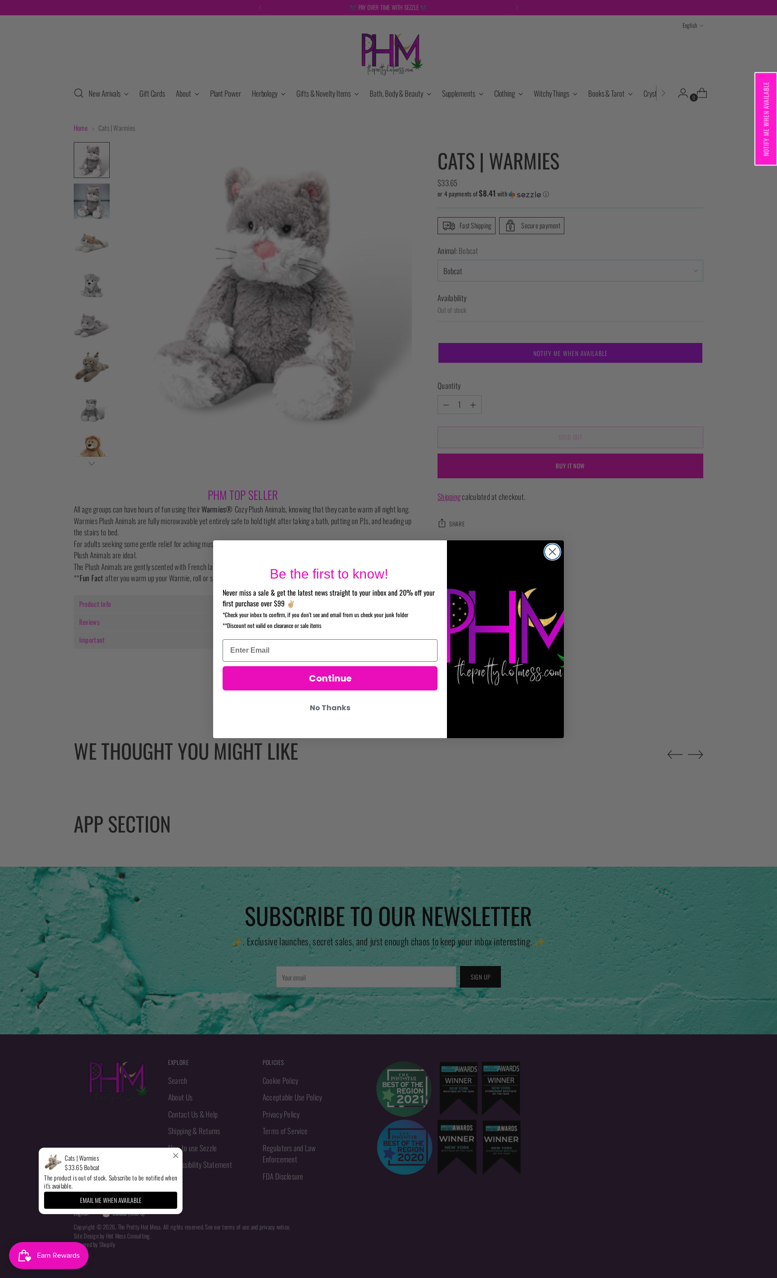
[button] (765, 118)
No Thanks (330, 708)
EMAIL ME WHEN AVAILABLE (111, 1200)
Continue (330, 678)
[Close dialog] (552, 552)
